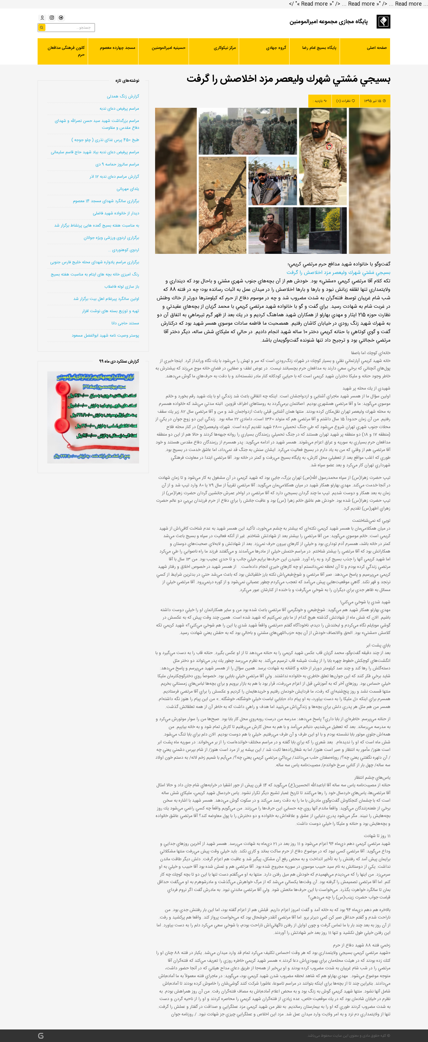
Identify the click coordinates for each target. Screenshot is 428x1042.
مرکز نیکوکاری (225, 48)
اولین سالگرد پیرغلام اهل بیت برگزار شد (106, 299)
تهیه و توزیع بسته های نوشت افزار (110, 311)
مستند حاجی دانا (125, 323)
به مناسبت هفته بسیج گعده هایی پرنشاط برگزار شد (96, 225)
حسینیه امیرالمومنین (168, 48)
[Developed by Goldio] (41, 1036)
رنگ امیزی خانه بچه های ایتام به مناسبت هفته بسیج (95, 274)
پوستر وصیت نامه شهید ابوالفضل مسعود (105, 335)
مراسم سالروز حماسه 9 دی (117, 164)
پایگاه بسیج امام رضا (319, 48)
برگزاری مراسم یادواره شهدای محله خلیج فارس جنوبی (94, 262)
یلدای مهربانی (128, 189)
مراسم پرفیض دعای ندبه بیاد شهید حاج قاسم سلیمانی (95, 152)
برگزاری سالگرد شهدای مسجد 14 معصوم (106, 201)
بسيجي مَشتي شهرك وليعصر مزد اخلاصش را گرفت (338, 273)
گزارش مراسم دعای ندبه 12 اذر (114, 176)
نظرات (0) (343, 101)
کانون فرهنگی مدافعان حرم (66, 51)
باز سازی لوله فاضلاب (121, 286)
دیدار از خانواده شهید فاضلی (116, 213)
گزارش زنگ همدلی (123, 96)
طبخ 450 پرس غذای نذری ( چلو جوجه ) (105, 140)
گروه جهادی (276, 48)
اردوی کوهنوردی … (123, 250)
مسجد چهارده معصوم (117, 48)
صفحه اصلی (377, 48)
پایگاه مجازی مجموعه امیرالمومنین (329, 22)
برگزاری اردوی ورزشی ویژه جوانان (111, 237)
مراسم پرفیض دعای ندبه (119, 108)
